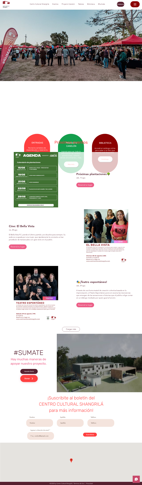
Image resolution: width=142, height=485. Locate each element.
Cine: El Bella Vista (21, 226)
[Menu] (135, 4)
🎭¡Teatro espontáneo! (91, 282)
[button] (39, 4)
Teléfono (93, 417)
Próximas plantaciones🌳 (93, 174)
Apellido (62, 417)
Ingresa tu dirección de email (40, 430)
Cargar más (71, 329)
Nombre (32, 417)
